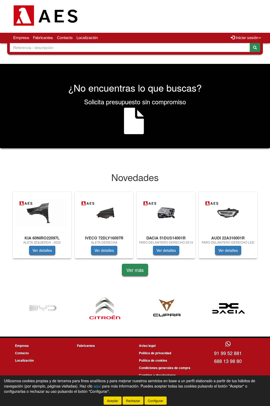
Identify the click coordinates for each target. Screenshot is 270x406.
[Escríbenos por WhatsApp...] (228, 344)
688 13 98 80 (228, 360)
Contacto (65, 37)
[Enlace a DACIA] (228, 308)
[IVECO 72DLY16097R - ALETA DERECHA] (104, 213)
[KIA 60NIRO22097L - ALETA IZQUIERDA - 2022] (42, 213)
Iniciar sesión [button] (246, 37)
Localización (87, 37)
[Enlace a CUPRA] (166, 308)
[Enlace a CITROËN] (104, 308)
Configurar (155, 400)
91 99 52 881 (228, 353)
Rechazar (133, 400)
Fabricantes (43, 37)
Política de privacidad (155, 353)
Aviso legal (147, 345)
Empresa (21, 37)
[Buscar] (255, 47)
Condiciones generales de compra (164, 367)
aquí (97, 386)
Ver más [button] (135, 269)
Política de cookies (153, 360)
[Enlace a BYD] (43, 308)
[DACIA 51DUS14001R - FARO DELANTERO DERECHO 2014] (166, 213)
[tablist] (135, 228)
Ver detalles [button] (42, 250)
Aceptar (112, 400)
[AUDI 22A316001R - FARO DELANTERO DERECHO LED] (227, 213)
